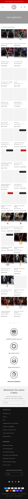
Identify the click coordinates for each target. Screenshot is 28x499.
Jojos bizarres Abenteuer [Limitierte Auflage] (6, 185)
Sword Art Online (4, 122)
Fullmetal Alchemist (5, 142)
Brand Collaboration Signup (9, 461)
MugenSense (7, 493)
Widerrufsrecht (14, 493)
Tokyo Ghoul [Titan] (18, 184)
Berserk (15, 82)
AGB (7, 495)
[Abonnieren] (23, 402)
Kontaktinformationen (18, 495)
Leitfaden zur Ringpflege (8, 426)
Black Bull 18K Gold (18, 102)
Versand (11, 495)
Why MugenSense (7, 436)
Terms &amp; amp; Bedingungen (10, 455)
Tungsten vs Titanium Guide (9, 429)
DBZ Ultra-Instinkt (4, 102)
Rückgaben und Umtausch (9, 458)
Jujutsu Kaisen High (18, 162)
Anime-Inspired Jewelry (8, 433)
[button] (2, 7)
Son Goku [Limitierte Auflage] (7, 82)
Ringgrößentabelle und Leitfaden (10, 423)
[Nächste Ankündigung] (25, 1)
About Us (5, 416)
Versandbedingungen (8, 448)
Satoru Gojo (16, 122)
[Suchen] (21, 7)
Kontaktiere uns (6, 413)
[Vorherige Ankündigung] (2, 1)
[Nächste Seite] (17, 322)
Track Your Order (7, 465)
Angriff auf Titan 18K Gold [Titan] (19, 290)
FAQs (4, 420)
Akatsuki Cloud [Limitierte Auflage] (6, 206)
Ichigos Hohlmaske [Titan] (19, 142)
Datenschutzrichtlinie (8, 445)
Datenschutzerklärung (22, 493)
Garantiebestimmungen (8, 452)
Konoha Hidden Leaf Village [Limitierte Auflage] (6, 163)
